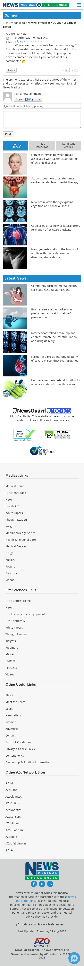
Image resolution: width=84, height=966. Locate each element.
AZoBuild (11, 837)
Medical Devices (16, 546)
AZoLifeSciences (15, 843)
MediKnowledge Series (20, 533)
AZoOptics (12, 803)
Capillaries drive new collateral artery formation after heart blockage (55, 227)
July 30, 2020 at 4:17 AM (28, 41)
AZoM (9, 783)
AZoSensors (13, 816)
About (9, 695)
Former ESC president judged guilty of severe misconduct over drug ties (54, 358)
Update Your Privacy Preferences (41, 924)
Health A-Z (12, 506)
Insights (10, 526)
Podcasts (11, 573)
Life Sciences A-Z (16, 621)
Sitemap (10, 722)
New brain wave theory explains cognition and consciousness (52, 204)
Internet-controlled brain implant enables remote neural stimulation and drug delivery (54, 337)
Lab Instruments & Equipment (25, 614)
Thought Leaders (16, 519)
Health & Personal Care (20, 540)
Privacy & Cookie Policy (20, 749)
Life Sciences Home (18, 601)
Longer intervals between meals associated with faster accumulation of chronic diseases (55, 158)
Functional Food (15, 493)
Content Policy (14, 755)
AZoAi (9, 850)
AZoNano (11, 790)
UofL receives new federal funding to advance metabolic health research (55, 382)
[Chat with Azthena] (74, 958)
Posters (10, 566)
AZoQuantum (14, 830)
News (9, 499)
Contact (10, 735)
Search (9, 709)
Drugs (9, 553)
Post (8, 134)
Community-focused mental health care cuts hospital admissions (54, 288)
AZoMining (12, 823)
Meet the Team (15, 702)
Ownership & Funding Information (27, 762)
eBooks (10, 560)
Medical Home (14, 486)
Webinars (11, 647)
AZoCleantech (14, 796)
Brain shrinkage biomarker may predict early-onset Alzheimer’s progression (51, 313)
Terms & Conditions (18, 742)
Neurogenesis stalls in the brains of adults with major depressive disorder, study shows (54, 253)
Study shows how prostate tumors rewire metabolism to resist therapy (54, 180)
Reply (11, 70)
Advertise (11, 729)
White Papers (14, 513)
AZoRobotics (13, 810)
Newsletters (13, 715)
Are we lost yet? (16, 33)
